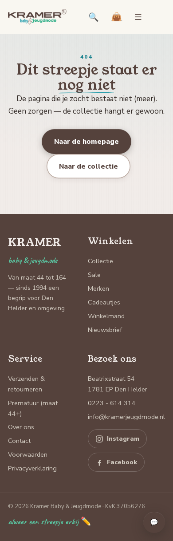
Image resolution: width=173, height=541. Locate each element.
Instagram (123, 438)
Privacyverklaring (32, 468)
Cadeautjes (104, 302)
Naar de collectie (88, 166)
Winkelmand (106, 316)
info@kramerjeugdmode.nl (126, 416)
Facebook (122, 462)
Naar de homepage (86, 141)
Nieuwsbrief (105, 329)
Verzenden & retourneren (26, 384)
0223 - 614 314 (112, 403)
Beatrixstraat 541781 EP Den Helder (117, 384)
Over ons (21, 427)
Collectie (100, 261)
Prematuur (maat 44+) (33, 408)
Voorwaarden (27, 454)
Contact (19, 440)
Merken (98, 288)
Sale (94, 274)
